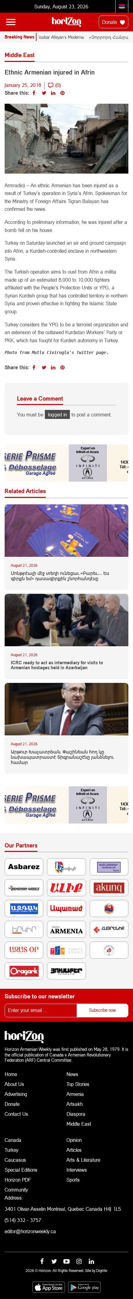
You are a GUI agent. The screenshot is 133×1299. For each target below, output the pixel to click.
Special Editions (21, 1170)
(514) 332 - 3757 (23, 1220)
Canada (13, 1140)
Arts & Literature (83, 1160)
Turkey (11, 1150)
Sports (73, 1180)
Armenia (75, 1094)
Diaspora (75, 1114)
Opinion (74, 1140)
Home (11, 1074)
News (72, 1074)
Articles (74, 1150)
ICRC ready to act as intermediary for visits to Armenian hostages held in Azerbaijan (57, 665)
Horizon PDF (18, 1180)
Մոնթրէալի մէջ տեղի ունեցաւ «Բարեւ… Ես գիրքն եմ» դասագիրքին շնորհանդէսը (60, 576)
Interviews (76, 1170)
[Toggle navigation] (11, 22)
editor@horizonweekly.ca (30, 1231)
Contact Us (16, 1114)
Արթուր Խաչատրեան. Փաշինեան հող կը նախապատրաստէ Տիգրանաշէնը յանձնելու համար (62, 757)
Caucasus (15, 1160)
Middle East (78, 1124)
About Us (14, 1084)
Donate (110, 22)
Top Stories (77, 1084)
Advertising (16, 1094)
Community (16, 1189)
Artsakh (74, 1104)
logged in (57, 414)
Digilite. (102, 1270)
